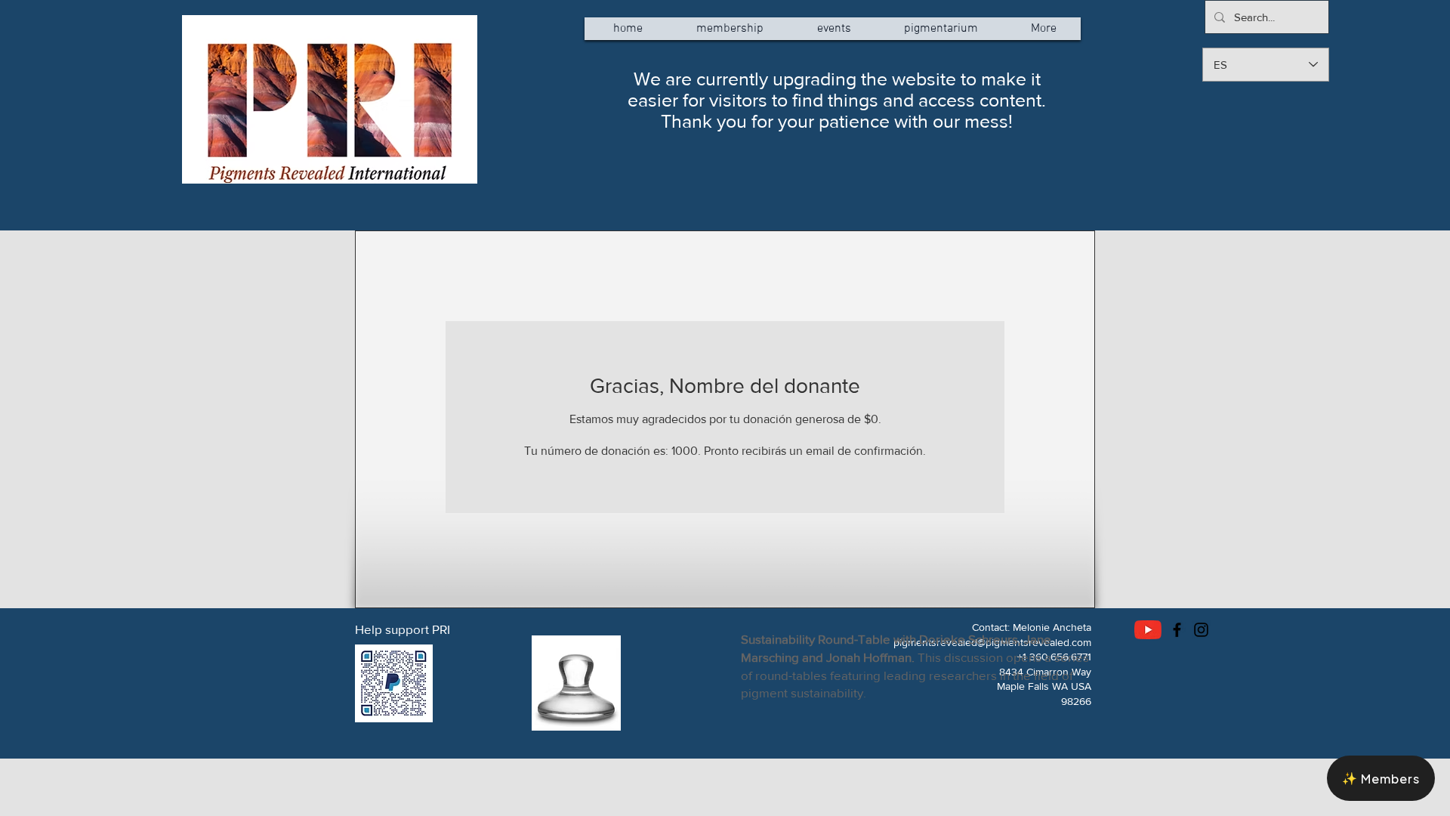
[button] (1381, 778)
